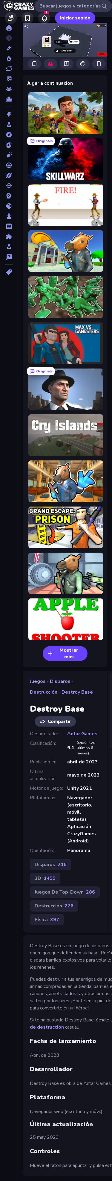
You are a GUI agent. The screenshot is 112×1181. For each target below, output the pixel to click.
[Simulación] (9, 247)
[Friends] (11, 18)
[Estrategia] (9, 196)
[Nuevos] (9, 48)
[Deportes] (9, 175)
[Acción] (9, 114)
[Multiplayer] (9, 89)
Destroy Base (77, 692)
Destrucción (43, 692)
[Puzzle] (9, 236)
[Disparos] (9, 186)
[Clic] (9, 155)
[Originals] (9, 79)
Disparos (60, 681)
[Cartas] (9, 145)
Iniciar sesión (75, 18)
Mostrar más (68, 653)
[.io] (9, 206)
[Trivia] (9, 257)
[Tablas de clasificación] (9, 99)
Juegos (38, 681)
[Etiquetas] (9, 272)
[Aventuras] (9, 135)
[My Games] (27, 18)
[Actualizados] (9, 68)
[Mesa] (9, 216)
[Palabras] (9, 226)
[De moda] (9, 58)
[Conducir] (9, 165)
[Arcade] (9, 124)
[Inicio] (9, 28)
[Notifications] (44, 18)
